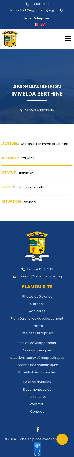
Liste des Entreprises (35, 18)
